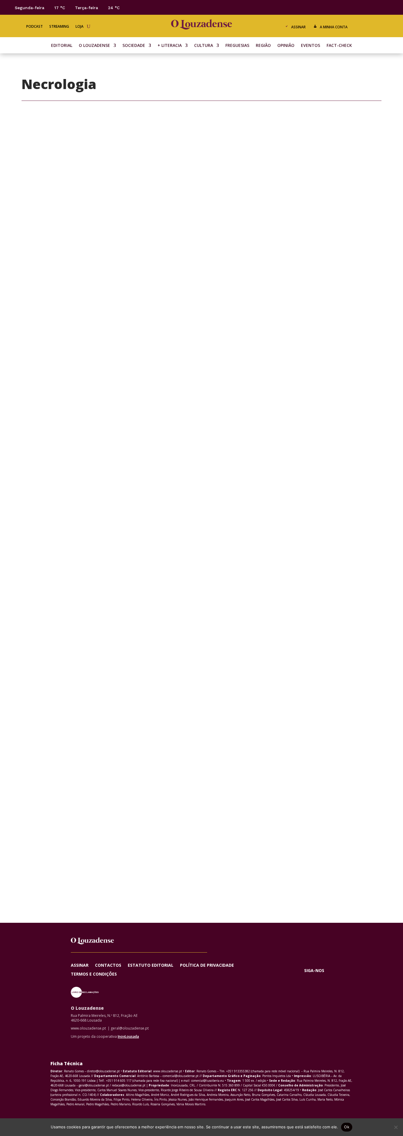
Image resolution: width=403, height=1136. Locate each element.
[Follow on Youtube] (386, 7)
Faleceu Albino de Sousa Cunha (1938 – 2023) (201, 611)
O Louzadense (94, 45)
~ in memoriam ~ (202, 354)
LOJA (79, 26)
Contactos (108, 965)
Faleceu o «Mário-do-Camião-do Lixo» (201, 418)
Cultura (203, 45)
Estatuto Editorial (150, 965)
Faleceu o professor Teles (201, 482)
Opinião (285, 45)
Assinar (298, 26)
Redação (174, 364)
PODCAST (34, 26)
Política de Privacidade (207, 965)
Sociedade (133, 45)
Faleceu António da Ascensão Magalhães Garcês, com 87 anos (201, 675)
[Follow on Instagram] (374, 7)
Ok (346, 1126)
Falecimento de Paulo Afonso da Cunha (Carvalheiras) (201, 803)
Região (263, 45)
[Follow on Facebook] (351, 7)
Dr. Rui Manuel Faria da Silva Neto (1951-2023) (201, 739)
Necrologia (215, 364)
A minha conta (334, 26)
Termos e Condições (94, 974)
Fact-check (339, 45)
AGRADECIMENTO (201, 546)
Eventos (310, 45)
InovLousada (128, 1036)
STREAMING (59, 26)
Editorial (61, 45)
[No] (396, 1127)
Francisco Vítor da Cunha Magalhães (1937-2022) (201, 857)
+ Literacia (170, 45)
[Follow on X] (363, 7)
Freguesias (237, 45)
